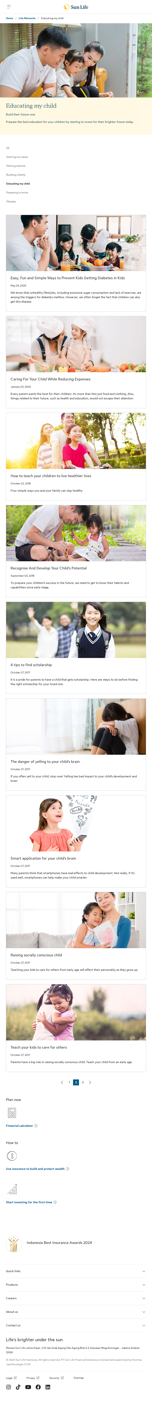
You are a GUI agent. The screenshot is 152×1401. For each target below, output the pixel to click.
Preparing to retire (17, 192)
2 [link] (77, 1083)
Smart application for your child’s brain (43, 858)
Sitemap (79, 1377)
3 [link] (84, 1083)
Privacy (31, 1377)
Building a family (15, 174)
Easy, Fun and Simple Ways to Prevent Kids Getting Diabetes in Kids (68, 278)
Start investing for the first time (29, 1202)
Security (54, 1377)
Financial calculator (19, 1126)
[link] (62, 1082)
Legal (9, 1377)
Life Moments (27, 18)
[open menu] (9, 7)
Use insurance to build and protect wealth (35, 1169)
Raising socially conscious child (36, 955)
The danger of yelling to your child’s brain (45, 762)
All (7, 147)
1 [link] (70, 1083)
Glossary (11, 201)
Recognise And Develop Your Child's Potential (49, 568)
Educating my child (18, 183)
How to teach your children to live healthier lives (51, 476)
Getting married (15, 165)
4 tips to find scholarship (31, 665)
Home (9, 18)
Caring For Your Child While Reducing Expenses (50, 379)
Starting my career (17, 156)
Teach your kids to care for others (39, 1047)
